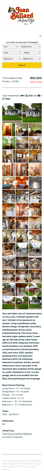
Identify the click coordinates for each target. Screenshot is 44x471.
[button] (12, 113)
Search (22, 65)
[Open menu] (40, 35)
